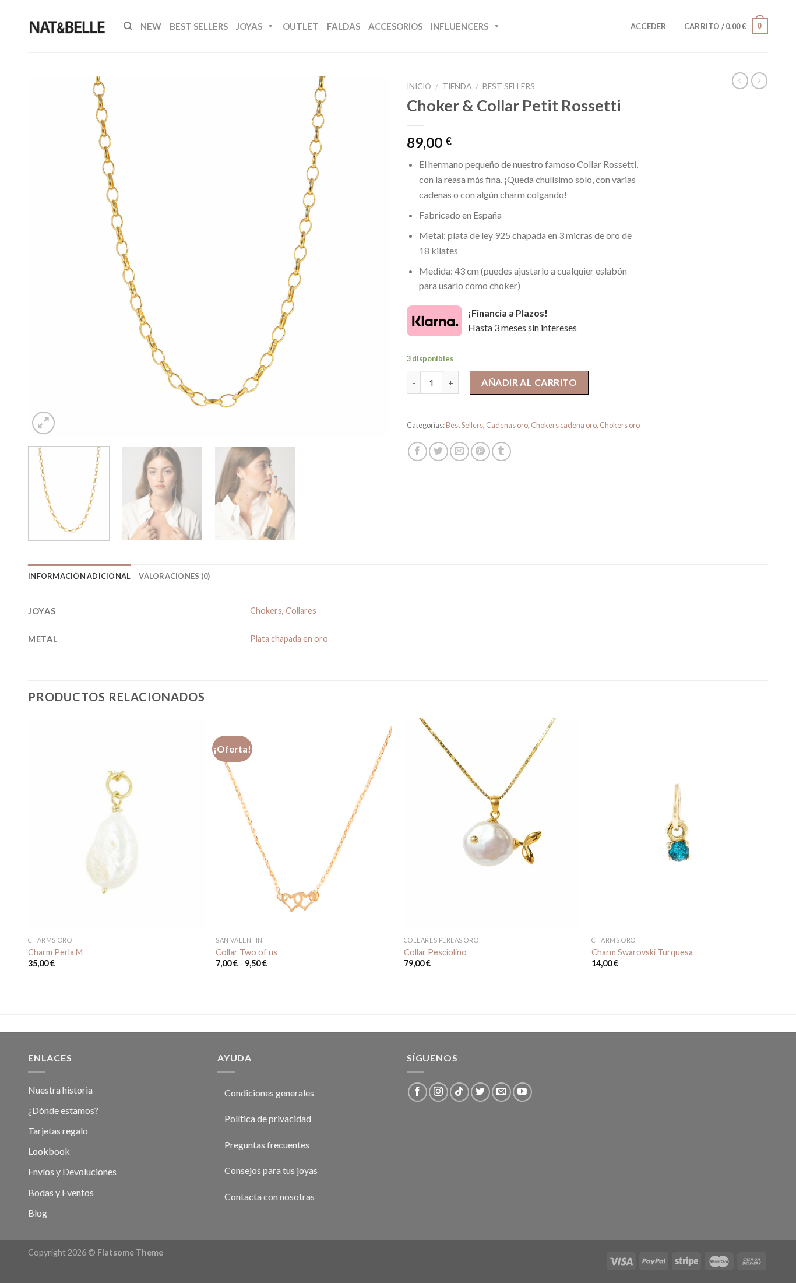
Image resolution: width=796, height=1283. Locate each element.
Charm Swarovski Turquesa (642, 952)
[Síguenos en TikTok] (459, 1092)
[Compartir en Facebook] (417, 451)
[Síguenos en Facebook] (417, 1092)
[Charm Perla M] (116, 824)
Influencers (459, 26)
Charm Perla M (55, 952)
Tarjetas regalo (58, 1130)
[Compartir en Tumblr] (501, 451)
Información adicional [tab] (79, 576)
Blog (37, 1212)
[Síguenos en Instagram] (438, 1092)
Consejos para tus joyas (271, 1170)
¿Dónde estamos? (63, 1110)
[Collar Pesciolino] (492, 824)
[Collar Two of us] (304, 824)
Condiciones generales (269, 1092)
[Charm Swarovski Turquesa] (679, 824)
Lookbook (49, 1151)
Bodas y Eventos (61, 1192)
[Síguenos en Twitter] (480, 1092)
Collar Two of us (246, 952)
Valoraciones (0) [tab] (174, 576)
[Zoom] (43, 423)
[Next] (367, 256)
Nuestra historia (60, 1089)
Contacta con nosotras (269, 1196)
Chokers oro (620, 425)
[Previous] (50, 256)
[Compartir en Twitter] (438, 451)
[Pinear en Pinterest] (480, 451)
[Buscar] (128, 26)
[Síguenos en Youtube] (522, 1092)
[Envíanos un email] (501, 1092)
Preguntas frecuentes (266, 1144)
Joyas (249, 26)
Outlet (301, 26)
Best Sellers (199, 26)
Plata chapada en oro (289, 639)
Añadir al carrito (529, 382)
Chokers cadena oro (564, 425)
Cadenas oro (507, 425)
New (150, 26)
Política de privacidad (267, 1118)
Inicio (419, 86)
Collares (301, 611)
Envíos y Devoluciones (72, 1171)
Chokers (266, 611)
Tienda (456, 86)
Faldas (343, 26)
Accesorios (395, 26)
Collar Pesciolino (435, 952)
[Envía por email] (459, 451)
